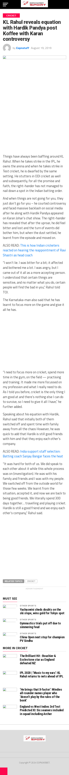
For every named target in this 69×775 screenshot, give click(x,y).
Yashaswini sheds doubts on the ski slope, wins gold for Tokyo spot (42, 611)
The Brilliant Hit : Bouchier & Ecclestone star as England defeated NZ (38, 659)
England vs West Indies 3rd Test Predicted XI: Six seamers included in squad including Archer (42, 710)
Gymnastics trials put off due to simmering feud (40, 625)
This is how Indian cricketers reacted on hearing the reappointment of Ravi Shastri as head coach (34, 250)
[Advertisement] (34, 125)
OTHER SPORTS (28, 605)
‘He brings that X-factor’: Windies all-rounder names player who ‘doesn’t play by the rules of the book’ (41, 695)
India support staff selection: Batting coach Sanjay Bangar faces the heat (33, 454)
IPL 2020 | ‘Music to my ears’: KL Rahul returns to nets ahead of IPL (41, 674)
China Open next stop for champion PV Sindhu (42, 639)
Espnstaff (22, 48)
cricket (31, 581)
